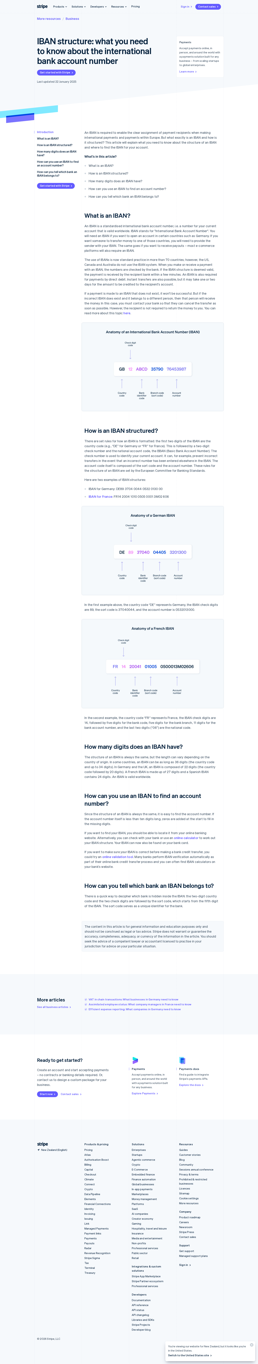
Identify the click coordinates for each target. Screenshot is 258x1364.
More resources (49, 19)
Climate (89, 1179)
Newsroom (186, 1227)
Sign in (185, 6)
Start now (46, 1094)
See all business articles (52, 1007)
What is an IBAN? (48, 138)
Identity (89, 1209)
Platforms (138, 1204)
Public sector (140, 1253)
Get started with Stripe (55, 72)
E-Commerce (140, 1169)
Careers (184, 1222)
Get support (186, 1251)
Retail (135, 1258)
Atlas (87, 1154)
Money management (144, 1199)
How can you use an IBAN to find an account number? (58, 163)
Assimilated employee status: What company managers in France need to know (140, 1004)
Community (186, 1164)
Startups (137, 1154)
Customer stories (190, 1154)
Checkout (90, 1174)
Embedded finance (143, 1174)
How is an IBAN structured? (54, 145)
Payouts (89, 1243)
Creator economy (142, 1218)
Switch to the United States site (188, 1355)
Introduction (45, 132)
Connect (89, 1184)
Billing (87, 1164)
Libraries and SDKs (143, 1320)
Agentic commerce (143, 1159)
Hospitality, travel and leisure (149, 1228)
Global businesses (143, 1184)
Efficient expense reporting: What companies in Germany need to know (135, 1009)
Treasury (89, 1272)
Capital (88, 1169)
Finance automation (144, 1179)
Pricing (135, 6)
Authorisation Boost (96, 1159)
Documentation (141, 1300)
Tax (86, 1263)
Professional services (145, 1248)
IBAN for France (100, 496)
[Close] (251, 1345)
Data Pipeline (92, 1194)
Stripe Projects (141, 1324)
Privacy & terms (189, 1174)
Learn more (186, 71)
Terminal (89, 1268)
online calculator (186, 838)
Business (72, 19)
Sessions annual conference (196, 1169)
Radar (87, 1248)
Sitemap (184, 1193)
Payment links (92, 1233)
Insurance (138, 1233)
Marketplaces (140, 1194)
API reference (140, 1305)
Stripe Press (186, 1232)
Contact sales (207, 6)
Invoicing (89, 1213)
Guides (183, 1150)
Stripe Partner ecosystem (147, 1281)
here (126, 313)
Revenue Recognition (97, 1253)
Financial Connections (97, 1204)
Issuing (88, 1218)
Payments (90, 1238)
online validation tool (117, 857)
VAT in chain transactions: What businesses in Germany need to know (133, 999)
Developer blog (141, 1329)
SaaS (135, 1209)
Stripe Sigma (92, 1258)
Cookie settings (189, 1198)
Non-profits (139, 1243)
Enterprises (139, 1150)
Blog (182, 1159)
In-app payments (142, 1189)
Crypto (88, 1189)
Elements (90, 1199)
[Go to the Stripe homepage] (41, 1144)
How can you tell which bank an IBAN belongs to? (57, 173)
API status (138, 1310)
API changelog (140, 1315)
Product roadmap (189, 1217)
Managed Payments (96, 1228)
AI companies (140, 1213)
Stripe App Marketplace (146, 1276)
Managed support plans (193, 1256)
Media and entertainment (147, 1238)
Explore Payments (143, 1093)
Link (86, 1223)
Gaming (136, 1223)
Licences (184, 1188)
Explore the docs (190, 1085)
